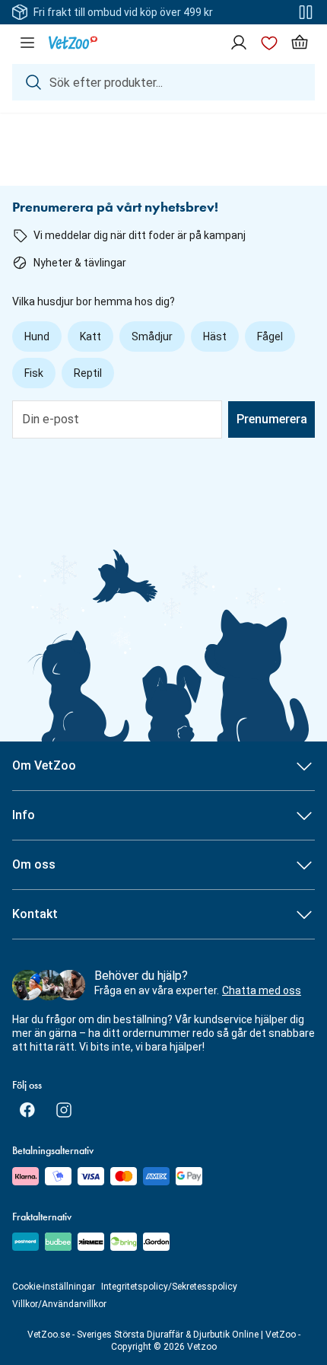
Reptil (88, 373)
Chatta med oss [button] (261, 990)
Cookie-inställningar (53, 1286)
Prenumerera (272, 419)
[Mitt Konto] (239, 42)
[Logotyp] (73, 42)
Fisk (33, 373)
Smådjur (152, 336)
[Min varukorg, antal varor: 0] (299, 42)
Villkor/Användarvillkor (59, 1304)
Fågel (270, 336)
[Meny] (27, 42)
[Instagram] (64, 1110)
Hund (36, 336)
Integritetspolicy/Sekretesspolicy (169, 1286)
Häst (215, 336)
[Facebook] (27, 1110)
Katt (90, 336)
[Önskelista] (269, 42)
